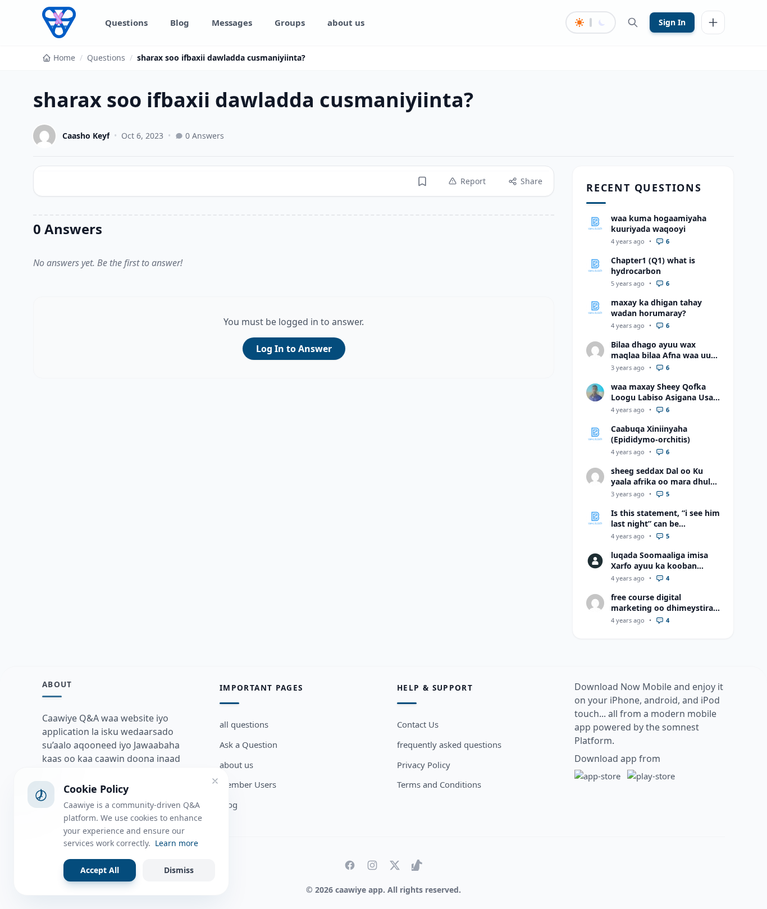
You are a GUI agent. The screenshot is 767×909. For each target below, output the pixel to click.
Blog (179, 22)
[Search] (633, 22)
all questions (244, 724)
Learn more (176, 843)
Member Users (248, 784)
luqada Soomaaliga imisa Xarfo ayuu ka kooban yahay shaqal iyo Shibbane (662, 566)
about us (345, 22)
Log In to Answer (294, 348)
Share (531, 181)
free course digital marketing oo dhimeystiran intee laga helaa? (664, 608)
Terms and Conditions (439, 784)
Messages (232, 22)
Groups (290, 22)
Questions (126, 22)
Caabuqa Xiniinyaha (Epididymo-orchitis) (650, 434)
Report (473, 181)
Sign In (672, 22)
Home (64, 57)
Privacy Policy (423, 764)
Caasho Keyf (85, 135)
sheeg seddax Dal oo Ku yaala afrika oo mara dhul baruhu (660, 481)
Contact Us (418, 724)
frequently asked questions (449, 744)
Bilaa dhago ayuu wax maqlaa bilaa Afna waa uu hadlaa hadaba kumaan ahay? (661, 360)
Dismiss (179, 870)
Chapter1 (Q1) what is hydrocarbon (653, 265)
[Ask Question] (713, 22)
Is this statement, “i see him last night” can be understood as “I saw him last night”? (665, 529)
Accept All (99, 870)
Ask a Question (248, 744)
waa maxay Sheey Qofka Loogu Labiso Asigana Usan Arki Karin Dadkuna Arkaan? (664, 402)
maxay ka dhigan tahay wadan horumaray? (656, 307)
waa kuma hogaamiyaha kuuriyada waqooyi (658, 223)
